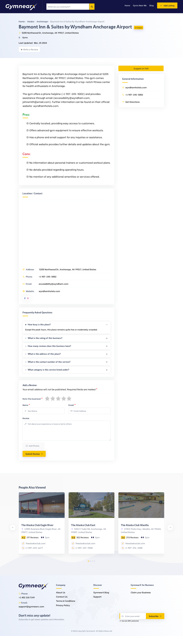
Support (97, 596)
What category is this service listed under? (48, 369)
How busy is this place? (39, 324)
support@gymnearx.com (31, 606)
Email (72, 404)
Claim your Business (141, 592)
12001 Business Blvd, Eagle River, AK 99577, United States (41, 530)
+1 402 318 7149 (27, 597)
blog (151, 5)
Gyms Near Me (140, 5)
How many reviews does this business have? (49, 346)
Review (26, 418)
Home (22, 21)
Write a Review (30, 49)
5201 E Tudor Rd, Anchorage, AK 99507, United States (88, 530)
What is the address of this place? (44, 354)
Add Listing (168, 5)
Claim (139, 27)
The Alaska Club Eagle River (37, 525)
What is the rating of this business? (45, 338)
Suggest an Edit (141, 68)
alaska (30, 21)
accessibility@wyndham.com (53, 283)
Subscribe (154, 616)
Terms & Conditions (65, 600)
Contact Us (61, 596)
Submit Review (33, 453)
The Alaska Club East (83, 525)
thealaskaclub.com (35, 543)
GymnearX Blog (101, 592)
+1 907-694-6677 (34, 547)
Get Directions (132, 101)
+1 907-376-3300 (133, 547)
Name (26, 404)
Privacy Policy (63, 605)
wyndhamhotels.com (49, 291)
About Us (60, 592)
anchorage (42, 21)
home (127, 5)
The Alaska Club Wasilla (135, 525)
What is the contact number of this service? (49, 362)
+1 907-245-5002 (47, 276)
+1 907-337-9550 (84, 547)
